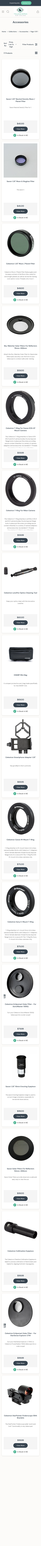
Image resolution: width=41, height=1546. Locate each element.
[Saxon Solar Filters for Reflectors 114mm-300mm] (20, 1148)
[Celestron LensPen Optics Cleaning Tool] (20, 572)
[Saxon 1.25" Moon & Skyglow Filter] (20, 160)
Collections (13, 32)
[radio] (36, 53)
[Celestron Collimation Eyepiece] (20, 1230)
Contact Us (26, 3)
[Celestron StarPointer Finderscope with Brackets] (20, 1395)
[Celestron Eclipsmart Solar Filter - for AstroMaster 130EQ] (20, 983)
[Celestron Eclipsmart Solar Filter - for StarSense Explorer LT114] (20, 1312)
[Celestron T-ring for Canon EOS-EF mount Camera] (20, 407)
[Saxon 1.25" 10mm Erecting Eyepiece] (20, 1066)
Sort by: (9, 44)
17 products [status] (8, 53)
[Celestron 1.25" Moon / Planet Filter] (20, 243)
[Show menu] (3, 11)
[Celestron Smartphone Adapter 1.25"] (20, 736)
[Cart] (37, 11)
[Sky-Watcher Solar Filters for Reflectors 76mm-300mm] (20, 325)
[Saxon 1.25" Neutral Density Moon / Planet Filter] (20, 78)
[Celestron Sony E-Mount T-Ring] (20, 901)
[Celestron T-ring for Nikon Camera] (20, 490)
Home (4, 32)
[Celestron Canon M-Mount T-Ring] (20, 819)
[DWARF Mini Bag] (20, 654)
